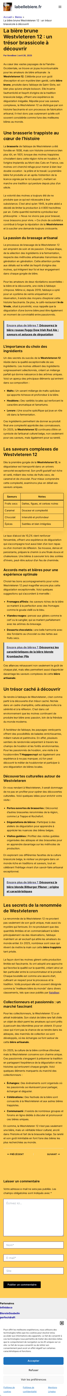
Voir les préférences (33, 1379)
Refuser (33, 1370)
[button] (62, 1323)
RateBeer (54, 992)
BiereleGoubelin (10, 1313)
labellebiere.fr (28, 6)
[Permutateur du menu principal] (60, 6)
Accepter (33, 1360)
